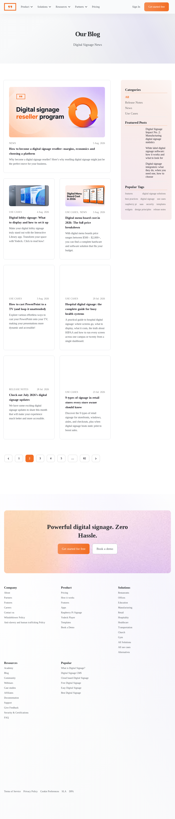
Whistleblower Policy (14, 617)
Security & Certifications (16, 712)
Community (10, 678)
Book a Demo (67, 627)
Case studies (10, 688)
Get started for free (73, 548)
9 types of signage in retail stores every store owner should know (82, 402)
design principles (143, 209)
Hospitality (123, 617)
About (7, 592)
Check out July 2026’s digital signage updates (28, 397)
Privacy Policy (30, 791)
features (129, 193)
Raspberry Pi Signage (71, 612)
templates (161, 204)
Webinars (8, 683)
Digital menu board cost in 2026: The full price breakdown (82, 222)
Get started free (156, 6)
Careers (7, 607)
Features (8, 602)
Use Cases (131, 113)
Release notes (18, 389)
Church (121, 632)
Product (25, 6)
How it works (67, 597)
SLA (64, 791)
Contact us (9, 612)
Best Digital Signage (71, 693)
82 (84, 458)
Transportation (125, 627)
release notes (159, 209)
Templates (66, 622)
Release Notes (134, 102)
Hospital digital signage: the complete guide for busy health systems (83, 308)
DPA (71, 791)
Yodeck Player (68, 617)
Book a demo (105, 548)
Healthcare (123, 622)
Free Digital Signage (71, 683)
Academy (8, 668)
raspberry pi (131, 204)
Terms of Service (12, 791)
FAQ (6, 717)
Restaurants (123, 592)
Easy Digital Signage (71, 688)
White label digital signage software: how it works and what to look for (155, 153)
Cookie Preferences (49, 791)
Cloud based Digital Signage (75, 678)
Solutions (42, 6)
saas (141, 204)
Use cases (15, 212)
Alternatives (124, 652)
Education (123, 602)
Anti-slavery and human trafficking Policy (24, 622)
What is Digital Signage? (73, 668)
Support (8, 702)
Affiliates (8, 693)
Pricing (96, 6)
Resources (61, 6)
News (12, 143)
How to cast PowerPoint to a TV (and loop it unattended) (27, 306)
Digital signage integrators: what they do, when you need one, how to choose (156, 170)
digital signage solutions (154, 193)
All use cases (124, 647)
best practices (131, 199)
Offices (121, 597)
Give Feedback (11, 707)
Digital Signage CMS (71, 673)
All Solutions (124, 642)
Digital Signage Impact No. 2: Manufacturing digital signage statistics (154, 136)
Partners (79, 6)
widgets (128, 209)
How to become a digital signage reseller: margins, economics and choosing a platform (52, 151)
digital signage (147, 199)
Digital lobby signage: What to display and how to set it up (28, 220)
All (127, 97)
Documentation (11, 698)
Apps (63, 607)
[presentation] (57, 112)
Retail (121, 612)
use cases (161, 199)
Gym (120, 637)
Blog (6, 673)
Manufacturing (125, 607)
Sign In (136, 6)
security (150, 204)
